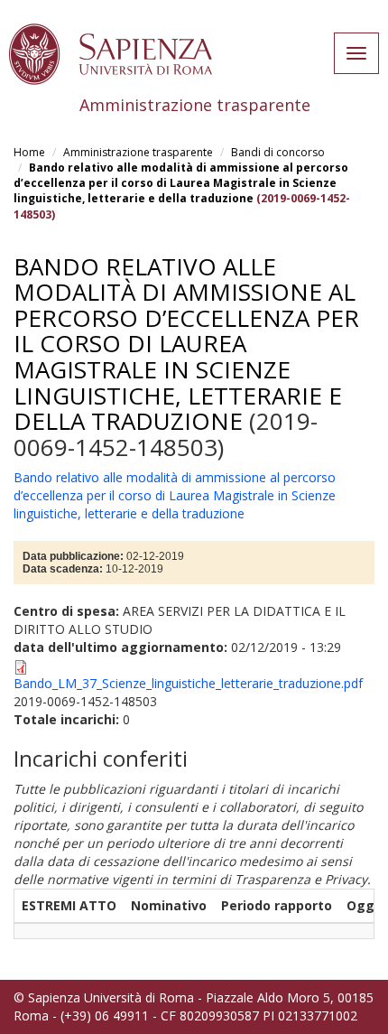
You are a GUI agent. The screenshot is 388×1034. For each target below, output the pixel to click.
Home (29, 152)
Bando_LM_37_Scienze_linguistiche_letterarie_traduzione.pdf (188, 683)
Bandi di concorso (278, 152)
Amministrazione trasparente (138, 152)
